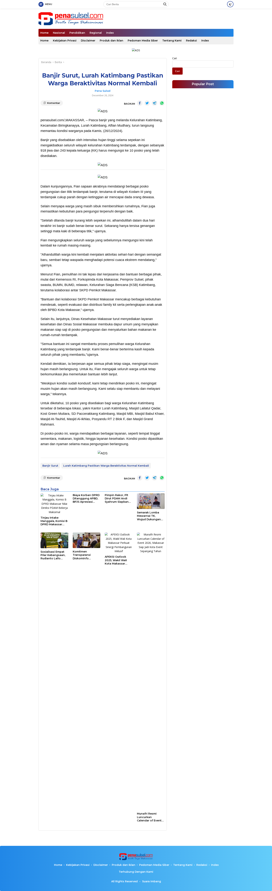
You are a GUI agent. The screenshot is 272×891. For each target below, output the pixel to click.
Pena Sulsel (102, 91)
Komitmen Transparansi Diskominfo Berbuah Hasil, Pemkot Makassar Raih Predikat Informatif (85, 555)
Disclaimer (88, 40)
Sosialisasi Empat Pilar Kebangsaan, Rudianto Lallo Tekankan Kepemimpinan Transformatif (53, 555)
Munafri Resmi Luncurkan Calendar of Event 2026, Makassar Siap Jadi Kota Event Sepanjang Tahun (149, 817)
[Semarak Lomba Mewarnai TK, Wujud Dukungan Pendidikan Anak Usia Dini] (151, 501)
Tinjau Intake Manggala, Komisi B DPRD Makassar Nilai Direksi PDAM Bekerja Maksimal (54, 521)
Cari (174, 58)
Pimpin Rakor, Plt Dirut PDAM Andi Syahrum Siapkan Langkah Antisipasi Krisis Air (118, 498)
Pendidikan (77, 32)
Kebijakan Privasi (64, 40)
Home (44, 32)
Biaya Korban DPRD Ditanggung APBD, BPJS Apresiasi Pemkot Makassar (86, 498)
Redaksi (191, 40)
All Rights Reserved (124, 881)
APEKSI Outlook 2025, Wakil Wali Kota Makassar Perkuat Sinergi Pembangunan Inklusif (116, 560)
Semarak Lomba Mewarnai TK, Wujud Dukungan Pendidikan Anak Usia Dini (149, 516)
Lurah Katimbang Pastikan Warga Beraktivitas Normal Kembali (106, 465)
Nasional (59, 32)
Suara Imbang (151, 881)
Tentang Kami (172, 40)
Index (110, 32)
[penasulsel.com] (70, 18)
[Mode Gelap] (230, 4)
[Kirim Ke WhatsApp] (162, 103)
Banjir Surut (50, 465)
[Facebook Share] (139, 103)
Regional (96, 32)
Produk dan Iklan (111, 40)
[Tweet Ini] (147, 103)
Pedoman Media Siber (143, 40)
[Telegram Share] (154, 103)
